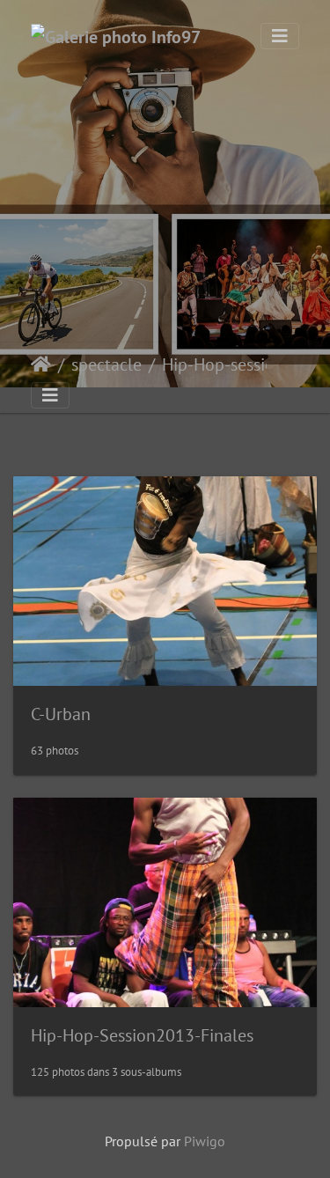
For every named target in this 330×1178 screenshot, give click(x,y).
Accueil (41, 364)
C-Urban (61, 714)
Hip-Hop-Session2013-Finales (142, 1035)
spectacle (106, 364)
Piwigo (204, 1141)
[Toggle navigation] (279, 36)
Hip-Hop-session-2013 (235, 364)
